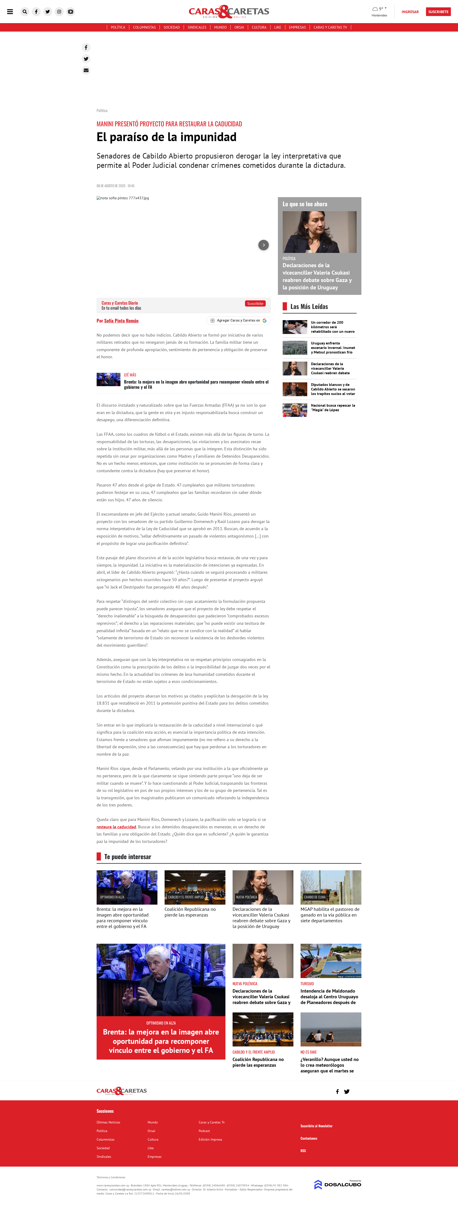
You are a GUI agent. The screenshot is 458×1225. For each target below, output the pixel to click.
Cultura (259, 27)
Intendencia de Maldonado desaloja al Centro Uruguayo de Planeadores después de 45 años (329, 999)
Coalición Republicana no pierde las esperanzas (190, 912)
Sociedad (172, 27)
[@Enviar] (86, 70)
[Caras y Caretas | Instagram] (59, 11)
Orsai (239, 27)
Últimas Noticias (108, 1122)
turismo (307, 983)
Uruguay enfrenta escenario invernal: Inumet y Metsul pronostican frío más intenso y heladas (333, 350)
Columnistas (144, 27)
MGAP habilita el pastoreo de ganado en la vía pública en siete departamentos (330, 915)
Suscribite (255, 303)
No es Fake (309, 1052)
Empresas (297, 27)
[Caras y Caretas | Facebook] (36, 11)
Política (118, 27)
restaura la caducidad (116, 827)
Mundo (220, 27)
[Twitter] (86, 58)
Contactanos (309, 1138)
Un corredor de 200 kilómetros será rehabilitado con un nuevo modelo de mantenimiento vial (333, 331)
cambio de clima (315, 896)
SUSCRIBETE (438, 11)
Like (277, 27)
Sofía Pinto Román (121, 320)
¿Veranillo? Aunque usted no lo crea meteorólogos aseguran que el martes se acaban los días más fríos (330, 1068)
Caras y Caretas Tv (330, 27)
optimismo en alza (112, 896)
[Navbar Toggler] (13, 11)
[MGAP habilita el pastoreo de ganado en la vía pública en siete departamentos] (331, 903)
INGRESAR (410, 11)
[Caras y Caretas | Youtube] (70, 11)
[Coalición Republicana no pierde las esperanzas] (195, 903)
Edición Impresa (210, 1139)
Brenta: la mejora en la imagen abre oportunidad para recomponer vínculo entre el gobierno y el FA (196, 384)
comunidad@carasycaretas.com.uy (130, 1189)
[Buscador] (24, 11)
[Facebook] (86, 47)
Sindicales (197, 27)
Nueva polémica (246, 896)
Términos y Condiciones (111, 1177)
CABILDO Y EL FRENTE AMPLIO (185, 896)
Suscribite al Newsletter (317, 1125)
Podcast (204, 1131)
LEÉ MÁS (130, 375)
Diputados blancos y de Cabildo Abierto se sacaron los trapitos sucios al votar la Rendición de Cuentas (333, 391)
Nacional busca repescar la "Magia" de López (333, 407)
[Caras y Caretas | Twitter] (47, 11)
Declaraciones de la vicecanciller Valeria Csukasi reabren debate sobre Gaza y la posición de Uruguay (317, 276)
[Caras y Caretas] (122, 1094)
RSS (303, 1150)
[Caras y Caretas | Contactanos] (356, 1091)
